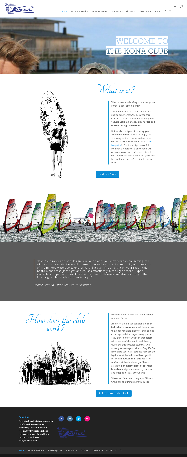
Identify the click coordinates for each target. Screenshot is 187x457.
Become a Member (79, 11)
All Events (130, 11)
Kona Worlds (116, 11)
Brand (158, 11)
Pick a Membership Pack (114, 393)
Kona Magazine (99, 11)
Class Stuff (144, 11)
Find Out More (107, 174)
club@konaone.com (28, 441)
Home (64, 11)
